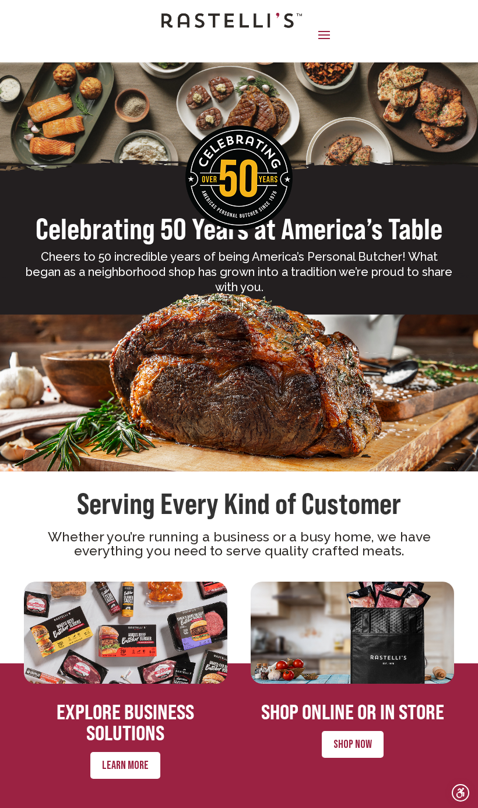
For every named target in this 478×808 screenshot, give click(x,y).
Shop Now (352, 744)
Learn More (125, 765)
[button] (324, 34)
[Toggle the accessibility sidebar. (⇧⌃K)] (460, 793)
